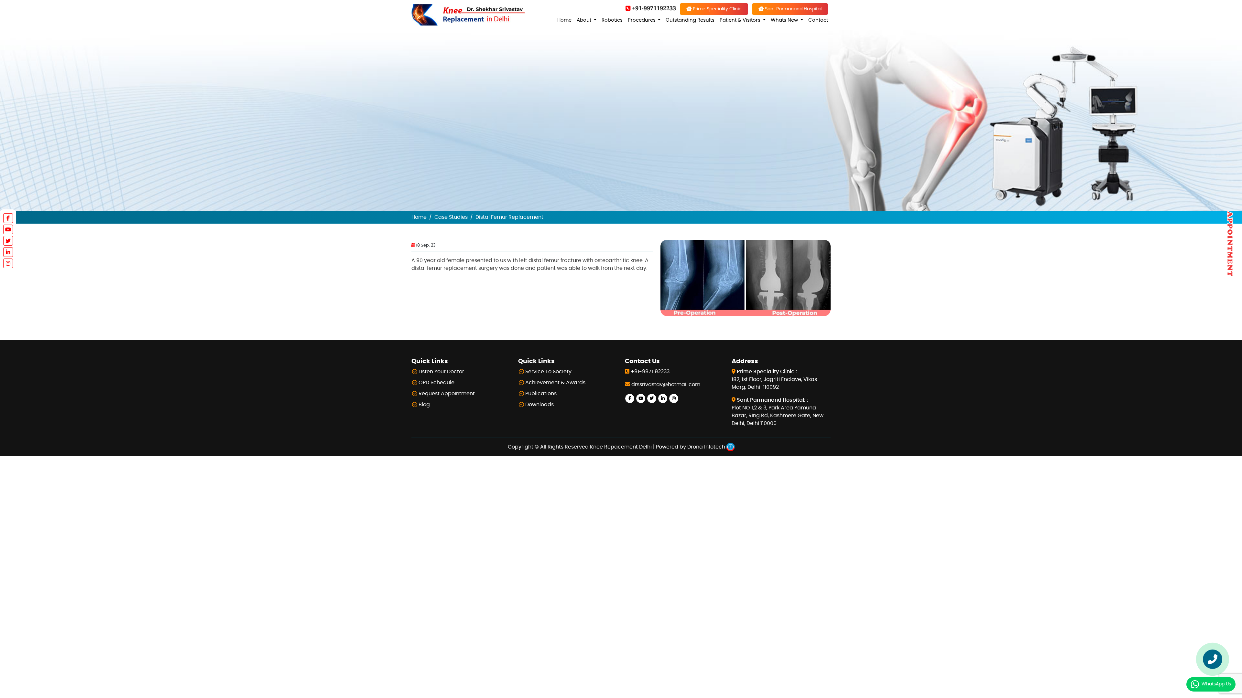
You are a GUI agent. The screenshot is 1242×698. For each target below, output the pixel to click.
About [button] (585, 20)
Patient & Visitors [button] (741, 20)
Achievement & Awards (555, 382)
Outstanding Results (690, 20)
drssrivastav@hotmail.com (665, 384)
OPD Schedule (436, 382)
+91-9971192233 (653, 8)
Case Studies (451, 217)
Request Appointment (447, 393)
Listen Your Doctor (441, 371)
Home (564, 20)
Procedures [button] (642, 20)
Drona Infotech (706, 446)
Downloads (539, 404)
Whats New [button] (785, 20)
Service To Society (548, 371)
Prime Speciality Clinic (717, 8)
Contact (818, 20)
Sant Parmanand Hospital (793, 8)
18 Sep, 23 (425, 245)
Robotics (612, 20)
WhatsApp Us (1216, 684)
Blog (424, 404)
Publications (541, 393)
